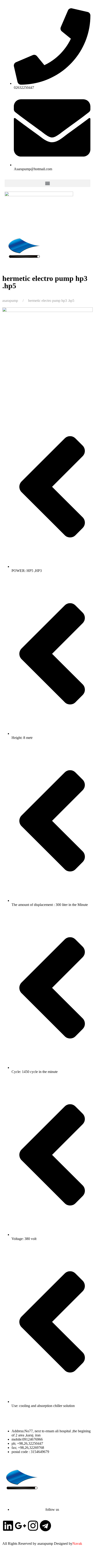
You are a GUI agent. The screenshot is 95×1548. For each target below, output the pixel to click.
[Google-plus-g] (20, 1525)
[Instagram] (33, 1525)
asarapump (10, 301)
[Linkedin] (8, 1525)
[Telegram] (45, 1525)
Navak (77, 1543)
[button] (47, 183)
